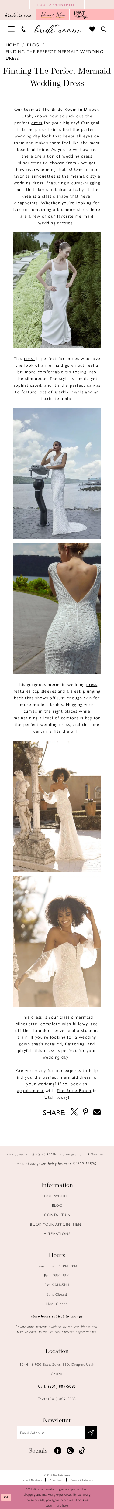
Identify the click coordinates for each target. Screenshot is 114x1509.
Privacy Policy (56, 1479)
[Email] (97, 1112)
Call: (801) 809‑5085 (57, 1386)
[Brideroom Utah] (57, 29)
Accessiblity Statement (82, 1479)
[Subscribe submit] (91, 1432)
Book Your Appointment (57, 1224)
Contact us (57, 1214)
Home (12, 45)
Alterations (57, 1233)
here (65, 1505)
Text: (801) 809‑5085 (57, 1398)
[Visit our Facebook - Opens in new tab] (58, 1450)
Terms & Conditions (32, 1479)
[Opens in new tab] (53, 14)
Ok (6, 1497)
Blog (33, 45)
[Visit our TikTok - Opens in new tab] (82, 1450)
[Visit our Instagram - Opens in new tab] (70, 1450)
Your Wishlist (57, 1196)
